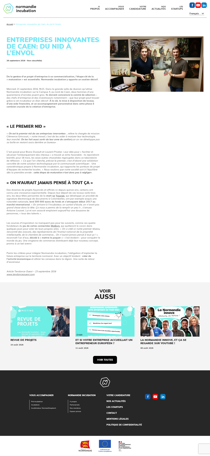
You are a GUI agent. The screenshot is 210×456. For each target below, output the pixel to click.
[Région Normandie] (85, 445)
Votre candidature (118, 395)
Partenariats (75, 404)
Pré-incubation (37, 401)
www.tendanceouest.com (21, 274)
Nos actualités (116, 401)
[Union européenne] (105, 446)
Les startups (114, 407)
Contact (111, 413)
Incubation (35, 404)
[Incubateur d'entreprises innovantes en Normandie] (19, 9)
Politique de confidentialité (124, 424)
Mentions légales (117, 419)
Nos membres (75, 408)
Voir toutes (105, 359)
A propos (73, 401)
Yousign (60, 195)
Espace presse (75, 411)
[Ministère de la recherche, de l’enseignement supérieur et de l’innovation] (124, 446)
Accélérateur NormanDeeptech (43, 408)
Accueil (10, 24)
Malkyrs (55, 225)
